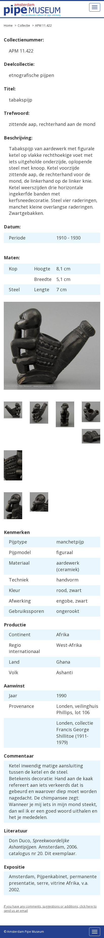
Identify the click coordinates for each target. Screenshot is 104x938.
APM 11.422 (43, 25)
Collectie (24, 25)
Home (8, 25)
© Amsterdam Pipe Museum (24, 931)
